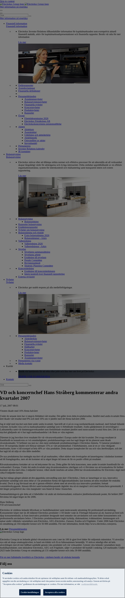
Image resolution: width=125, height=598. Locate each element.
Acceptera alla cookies (55, 592)
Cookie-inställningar (30, 592)
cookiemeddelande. (89, 584)
